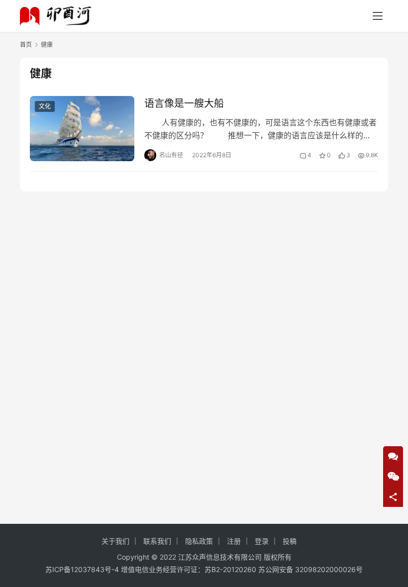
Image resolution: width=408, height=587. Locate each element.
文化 (45, 106)
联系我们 (157, 541)
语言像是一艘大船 (184, 103)
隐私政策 (199, 541)
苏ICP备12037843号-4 (82, 569)
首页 (26, 44)
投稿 (290, 541)
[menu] (377, 16)
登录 (262, 541)
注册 (234, 541)
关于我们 (115, 541)
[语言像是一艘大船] (82, 128)
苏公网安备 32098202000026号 (310, 569)
